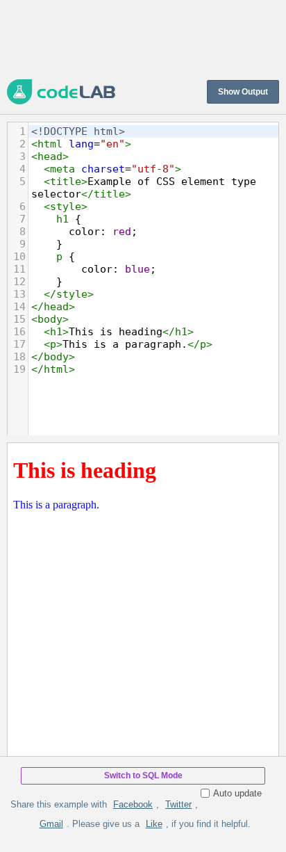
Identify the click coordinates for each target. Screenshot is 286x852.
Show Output (243, 92)
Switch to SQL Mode (143, 775)
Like (154, 824)
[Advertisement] (143, 38)
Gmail (51, 824)
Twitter (178, 804)
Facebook (133, 804)
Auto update (237, 793)
